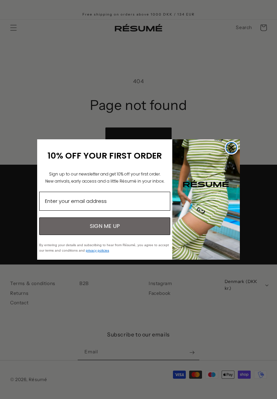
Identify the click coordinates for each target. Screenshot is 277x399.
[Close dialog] (231, 148)
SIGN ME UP (105, 226)
